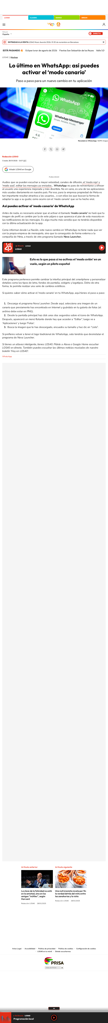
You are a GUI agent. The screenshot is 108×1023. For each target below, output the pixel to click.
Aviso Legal (17, 949)
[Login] (104, 24)
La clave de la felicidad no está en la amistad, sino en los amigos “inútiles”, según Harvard (36, 895)
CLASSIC (33, 18)
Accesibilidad (30, 949)
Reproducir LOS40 (102, 248)
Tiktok (42, 914)
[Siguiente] (103, 50)
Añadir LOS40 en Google (20, 169)
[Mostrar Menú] (4, 24)
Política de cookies (65, 949)
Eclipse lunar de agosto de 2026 (41, 50)
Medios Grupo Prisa (54, 967)
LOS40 (7, 18)
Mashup (14, 57)
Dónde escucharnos (63, 951)
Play (54, 1018)
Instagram (37, 914)
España (6, 34)
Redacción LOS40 (10, 156)
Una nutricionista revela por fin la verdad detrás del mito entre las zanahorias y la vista (70, 894)
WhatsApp (57, 149)
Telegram (63, 149)
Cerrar (103, 42)
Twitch (65, 914)
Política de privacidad (46, 949)
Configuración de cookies (86, 949)
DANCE (59, 18)
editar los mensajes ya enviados (34, 185)
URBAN (84, 18)
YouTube (48, 914)
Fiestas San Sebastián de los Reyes (76, 50)
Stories (71, 914)
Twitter (50, 149)
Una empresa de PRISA (54, 961)
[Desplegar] (54, 1008)
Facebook (44, 149)
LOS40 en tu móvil (44, 951)
